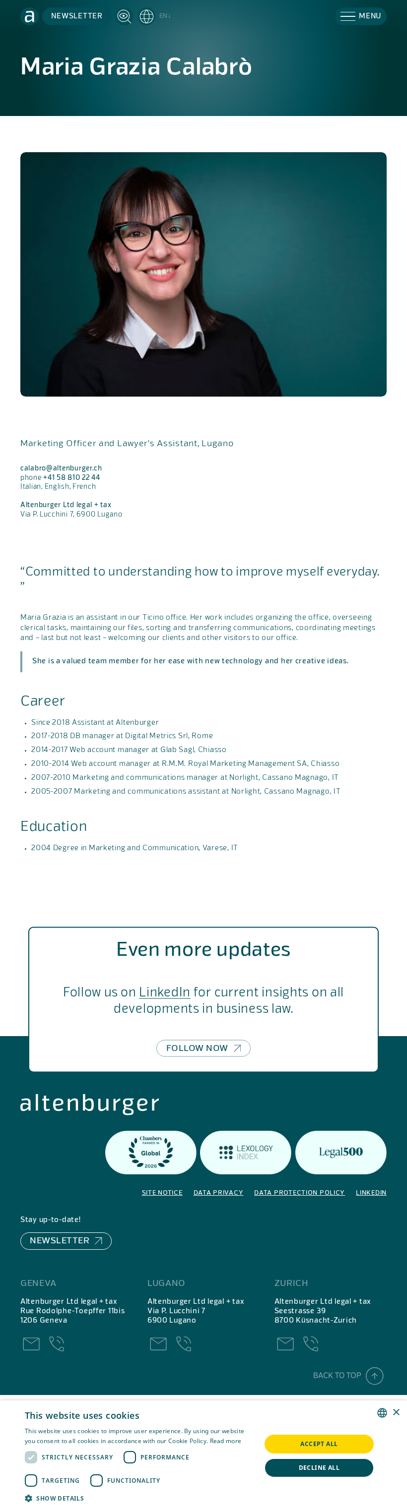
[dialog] (203, 1455)
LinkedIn (165, 992)
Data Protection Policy (299, 1193)
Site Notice (162, 1193)
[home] (29, 16)
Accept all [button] (319, 1444)
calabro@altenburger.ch (61, 468)
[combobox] (382, 1413)
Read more (226, 1441)
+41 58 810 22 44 (71, 478)
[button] (154, 16)
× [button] (396, 1412)
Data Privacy (219, 1193)
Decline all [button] (319, 1467)
